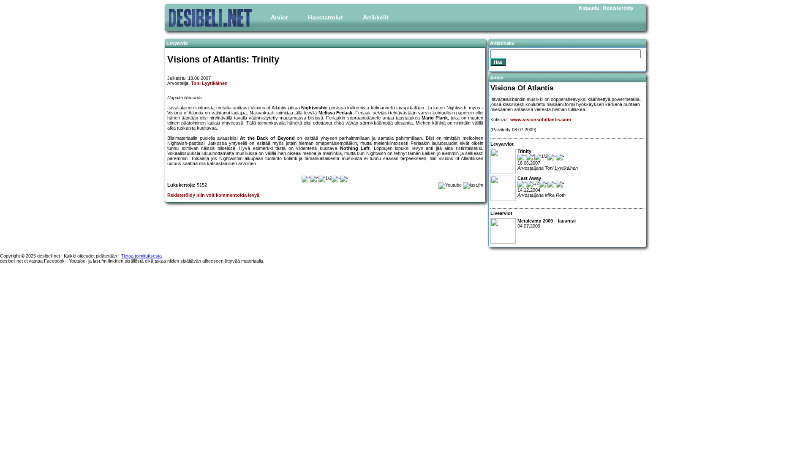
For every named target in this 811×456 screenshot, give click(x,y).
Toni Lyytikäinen (209, 83)
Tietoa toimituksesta (141, 255)
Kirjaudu (589, 8)
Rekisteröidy (618, 8)
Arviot (279, 17)
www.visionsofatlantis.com (540, 119)
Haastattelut (325, 17)
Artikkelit (376, 17)
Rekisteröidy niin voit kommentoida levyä (213, 195)
